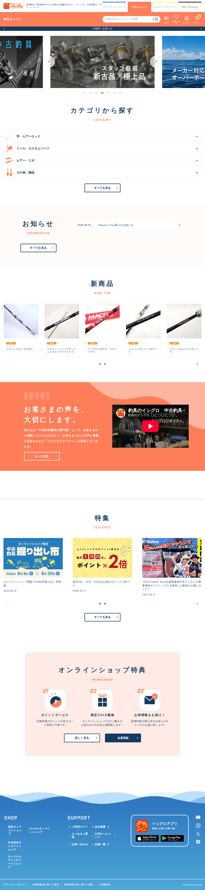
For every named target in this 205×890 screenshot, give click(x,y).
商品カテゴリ (13, 19)
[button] (4, 29)
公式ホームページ (103, 835)
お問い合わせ (80, 844)
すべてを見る (102, 187)
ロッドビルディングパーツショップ (15, 861)
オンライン (114, 7)
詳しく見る (82, 737)
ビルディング (165, 7)
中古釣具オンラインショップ (15, 846)
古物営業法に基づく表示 (46, 884)
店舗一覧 (100, 844)
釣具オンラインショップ (15, 830)
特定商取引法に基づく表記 (78, 884)
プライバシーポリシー (16, 884)
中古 (139, 7)
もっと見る (42, 456)
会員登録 (123, 737)
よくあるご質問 (80, 835)
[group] (102, 62)
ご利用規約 (104, 884)
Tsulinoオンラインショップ (39, 830)
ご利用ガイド (80, 826)
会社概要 (100, 826)
